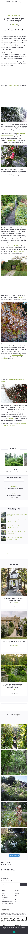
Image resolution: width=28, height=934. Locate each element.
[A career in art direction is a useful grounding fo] (14, 840)
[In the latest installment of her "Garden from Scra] (14, 788)
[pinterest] (12, 29)
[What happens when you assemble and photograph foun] (14, 762)
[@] (4, 720)
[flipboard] (5, 29)
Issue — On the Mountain (14, 15)
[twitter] (15, 29)
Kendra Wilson (13, 85)
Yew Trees (13, 13)
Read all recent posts (14, 707)
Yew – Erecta (14, 469)
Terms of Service (5, 897)
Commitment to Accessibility (7, 901)
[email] (18, 29)
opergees (5, 358)
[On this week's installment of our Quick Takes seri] (14, 814)
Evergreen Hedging (13, 246)
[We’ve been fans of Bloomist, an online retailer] (14, 736)
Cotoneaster (10, 418)
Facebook (18, 897)
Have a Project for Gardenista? (7, 903)
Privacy (3, 899)
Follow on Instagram (15, 855)
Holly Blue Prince (11, 140)
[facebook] (8, 29)
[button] (20, 2)
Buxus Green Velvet (19, 251)
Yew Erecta (21, 297)
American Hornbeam (17, 355)
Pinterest (18, 893)
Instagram (18, 895)
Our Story (3, 893)
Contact (3, 895)
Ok (14, 932)
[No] (26, 930)
